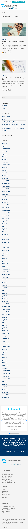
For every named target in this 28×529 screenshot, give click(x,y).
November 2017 (6, 341)
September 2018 (6, 314)
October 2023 (5, 188)
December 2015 (6, 397)
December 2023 (6, 183)
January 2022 (5, 239)
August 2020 (5, 277)
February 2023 (5, 205)
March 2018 (5, 330)
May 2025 (4, 154)
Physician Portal (6, 494)
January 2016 (5, 394)
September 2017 (6, 346)
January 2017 (5, 368)
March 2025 (5, 159)
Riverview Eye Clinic (7, 477)
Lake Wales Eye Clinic (7, 474)
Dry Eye (4, 119)
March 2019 (5, 298)
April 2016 (4, 386)
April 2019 (4, 296)
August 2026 (5, 143)
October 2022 (5, 215)
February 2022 (5, 237)
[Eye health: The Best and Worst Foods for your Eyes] (14, 66)
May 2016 (4, 384)
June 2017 (4, 354)
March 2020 (5, 282)
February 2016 (5, 392)
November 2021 (6, 245)
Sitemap (21, 522)
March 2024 (5, 175)
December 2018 (6, 306)
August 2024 (5, 167)
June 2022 (4, 226)
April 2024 (4, 172)
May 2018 (4, 325)
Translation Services (6, 523)
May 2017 (4, 357)
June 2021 (4, 255)
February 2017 (5, 365)
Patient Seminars (6, 513)
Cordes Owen (8, 52)
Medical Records (6, 511)
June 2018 (4, 322)
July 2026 (4, 146)
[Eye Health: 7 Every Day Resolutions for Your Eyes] (14, 29)
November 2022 (6, 213)
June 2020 (4, 279)
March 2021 (5, 263)
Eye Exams (4, 497)
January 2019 (5, 304)
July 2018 (4, 320)
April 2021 (4, 261)
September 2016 (6, 378)
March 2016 (5, 389)
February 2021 (5, 266)
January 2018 (5, 336)
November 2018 (6, 309)
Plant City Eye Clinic (7, 476)
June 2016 (4, 381)
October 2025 (5, 151)
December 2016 (6, 370)
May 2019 (4, 293)
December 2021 (6, 242)
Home (3, 489)
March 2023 (5, 202)
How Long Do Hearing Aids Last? (10, 121)
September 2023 (6, 191)
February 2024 (5, 178)
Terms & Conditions (6, 522)
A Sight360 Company (6, 520)
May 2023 (4, 199)
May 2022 (4, 229)
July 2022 (4, 223)
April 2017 (4, 360)
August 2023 (5, 194)
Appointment (5, 491)
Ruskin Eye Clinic (6, 479)
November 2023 (6, 186)
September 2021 (6, 250)
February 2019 (5, 301)
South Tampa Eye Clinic (8, 481)
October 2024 (5, 162)
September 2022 (6, 218)
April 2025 (4, 156)
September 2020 (6, 274)
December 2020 (6, 269)
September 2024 (6, 164)
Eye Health (4, 39)
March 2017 (5, 362)
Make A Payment (6, 509)
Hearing (4, 108)
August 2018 (5, 317)
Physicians (4, 492)
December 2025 (6, 148)
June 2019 (4, 290)
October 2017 (5, 344)
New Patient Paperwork (8, 506)
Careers (4, 496)
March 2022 (5, 234)
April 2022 (4, 231)
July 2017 (4, 352)
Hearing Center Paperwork (8, 508)
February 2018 (5, 333)
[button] (26, 6)
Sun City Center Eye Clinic (8, 482)
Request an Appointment (15, 451)
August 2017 (5, 349)
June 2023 (4, 197)
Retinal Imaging (6, 116)
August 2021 (5, 253)
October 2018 (5, 312)
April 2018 (4, 328)
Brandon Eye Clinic (6, 473)
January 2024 (5, 180)
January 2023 (5, 207)
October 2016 (5, 376)
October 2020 (5, 271)
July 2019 (4, 287)
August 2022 (5, 221)
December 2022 (6, 210)
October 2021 (5, 247)
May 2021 (4, 258)
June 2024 (4, 170)
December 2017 (6, 338)
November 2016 (6, 373)
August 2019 (5, 285)
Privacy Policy (15, 522)
